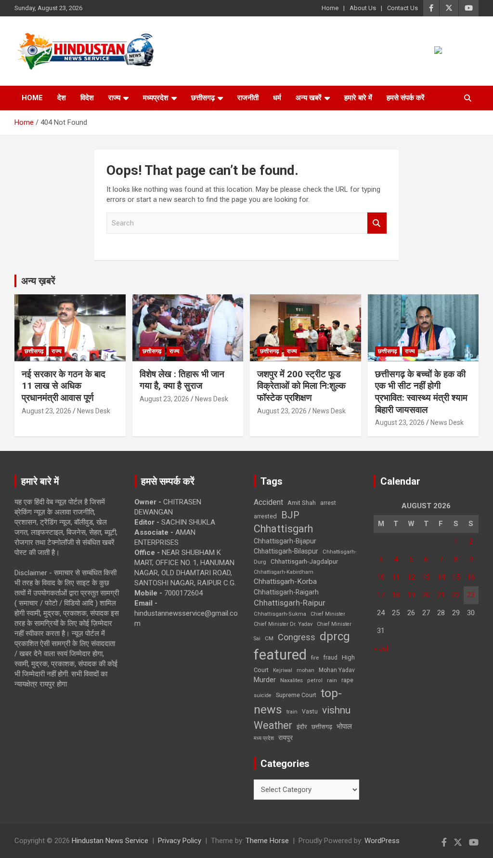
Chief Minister (328, 614)
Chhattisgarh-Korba (285, 581)
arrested (265, 516)
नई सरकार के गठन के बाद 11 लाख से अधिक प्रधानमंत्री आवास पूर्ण (63, 386)
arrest (328, 503)
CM (269, 638)
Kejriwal (282, 670)
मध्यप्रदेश (156, 97)
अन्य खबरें (309, 97)
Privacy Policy (179, 840)
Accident (268, 502)
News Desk (93, 411)
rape (347, 680)
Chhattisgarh (283, 529)
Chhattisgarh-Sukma (280, 614)
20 (426, 595)
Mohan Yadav (337, 670)
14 (441, 577)
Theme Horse (267, 840)
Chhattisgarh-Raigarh (286, 592)
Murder (265, 679)
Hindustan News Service (110, 840)
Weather (273, 725)
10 (381, 577)
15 (456, 577)
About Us (363, 8)
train (292, 712)
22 (456, 595)
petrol (315, 680)
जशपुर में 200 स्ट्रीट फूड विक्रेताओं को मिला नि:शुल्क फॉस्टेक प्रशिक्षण (301, 386)
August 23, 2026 (46, 411)
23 (471, 595)
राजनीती (248, 97)
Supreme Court (296, 695)
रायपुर (285, 737)
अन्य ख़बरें (38, 281)
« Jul (381, 648)
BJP (290, 515)
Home (330, 8)
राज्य (114, 97)
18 (396, 595)
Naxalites (291, 680)
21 (441, 595)
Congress (296, 637)
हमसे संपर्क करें (406, 97)
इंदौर (302, 726)
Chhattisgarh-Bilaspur (286, 551)
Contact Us (402, 8)
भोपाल (344, 726)
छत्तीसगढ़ (203, 97)
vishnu (336, 710)
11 (396, 577)
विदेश (87, 97)
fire (315, 657)
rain (332, 680)
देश (61, 97)
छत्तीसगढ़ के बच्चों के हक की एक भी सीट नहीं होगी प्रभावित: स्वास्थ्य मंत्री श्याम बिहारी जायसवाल (421, 392)
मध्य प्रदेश (264, 738)
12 (411, 577)
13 (426, 577)
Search (377, 223)
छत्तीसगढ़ (321, 726)
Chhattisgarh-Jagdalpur (304, 561)
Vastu (310, 711)
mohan (305, 670)
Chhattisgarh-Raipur (289, 602)
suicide (263, 695)
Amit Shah (301, 502)
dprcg (335, 636)
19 (411, 595)
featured (280, 655)
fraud (330, 657)
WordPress (382, 840)
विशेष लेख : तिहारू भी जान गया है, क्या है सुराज (182, 380)
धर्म (277, 97)
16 (471, 577)
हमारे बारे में (358, 97)
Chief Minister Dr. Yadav (283, 624)
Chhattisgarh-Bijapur (285, 541)
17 (381, 595)
